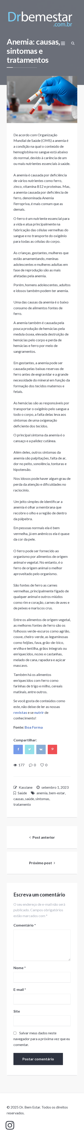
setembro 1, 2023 (55, 787)
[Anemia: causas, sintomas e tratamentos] (42, 99)
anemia (42, 793)
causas (18, 799)
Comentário (24, 925)
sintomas (42, 799)
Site (16, 1011)
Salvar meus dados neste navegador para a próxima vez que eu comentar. (41, 1038)
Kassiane (25, 787)
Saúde (22, 793)
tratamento (22, 804)
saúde (29, 799)
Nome (19, 968)
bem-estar (57, 793)
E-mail (19, 989)
